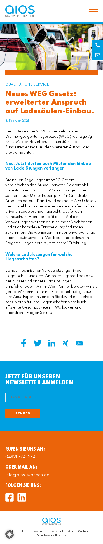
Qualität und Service (27, 84)
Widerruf (84, 531)
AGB (71, 531)
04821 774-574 (20, 457)
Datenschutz (55, 531)
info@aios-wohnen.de (27, 475)
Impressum (35, 531)
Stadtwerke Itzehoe (51, 535)
